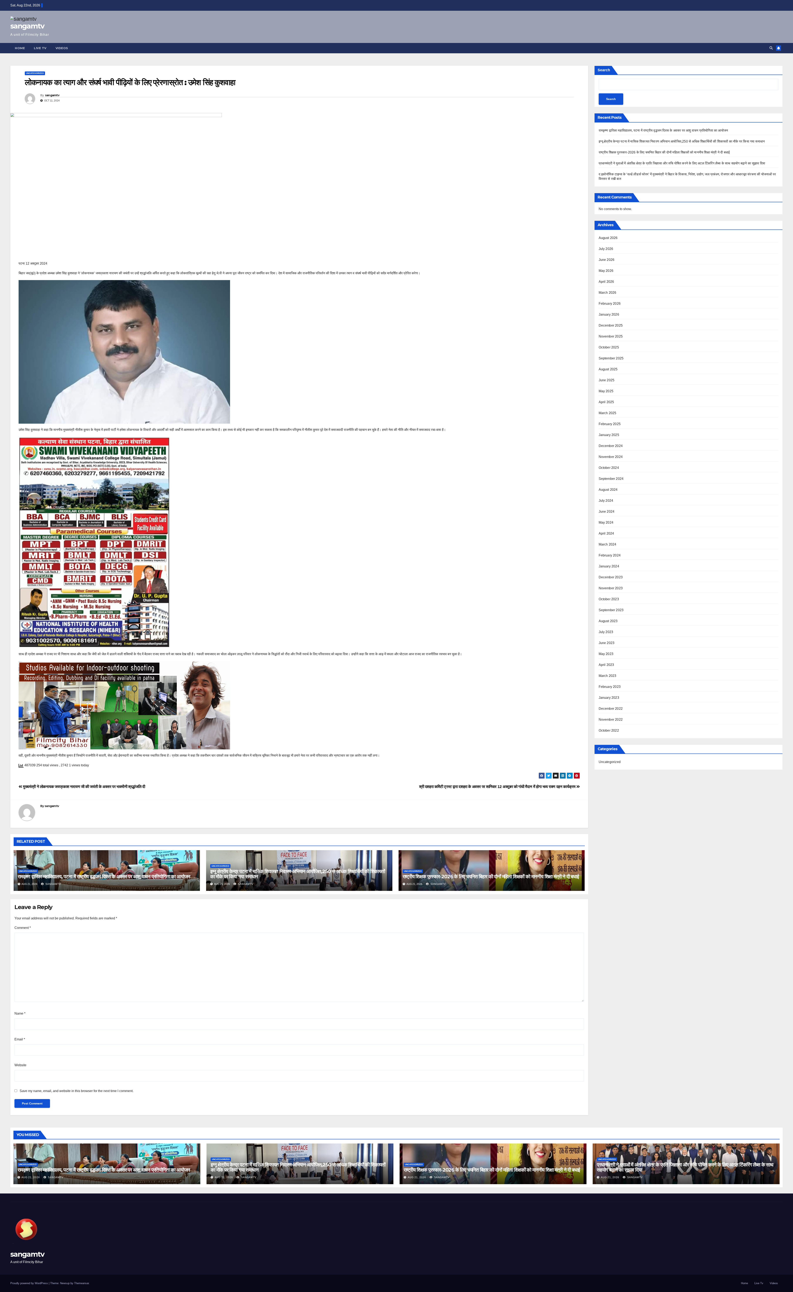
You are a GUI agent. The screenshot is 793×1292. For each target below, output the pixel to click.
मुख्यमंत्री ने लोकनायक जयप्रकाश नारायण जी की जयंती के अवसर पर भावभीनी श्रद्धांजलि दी (83, 786)
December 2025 (611, 325)
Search (604, 70)
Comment (22, 927)
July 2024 (606, 500)
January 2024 (609, 566)
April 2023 (606, 665)
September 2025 (611, 358)
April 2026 (606, 281)
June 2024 (607, 511)
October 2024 (609, 467)
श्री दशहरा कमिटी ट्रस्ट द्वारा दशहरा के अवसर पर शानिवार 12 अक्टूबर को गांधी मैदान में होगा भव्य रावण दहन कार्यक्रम (497, 786)
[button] (771, 48)
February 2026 (610, 303)
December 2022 (611, 708)
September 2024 (611, 478)
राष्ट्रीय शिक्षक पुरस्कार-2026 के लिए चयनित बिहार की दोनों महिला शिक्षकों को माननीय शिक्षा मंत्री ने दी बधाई (491, 877)
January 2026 (609, 314)
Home (20, 48)
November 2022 (611, 719)
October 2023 (609, 599)
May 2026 (606, 270)
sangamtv (27, 26)
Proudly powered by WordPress (29, 1283)
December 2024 (611, 446)
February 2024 (610, 555)
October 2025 (609, 347)
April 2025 (606, 402)
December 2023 (611, 577)
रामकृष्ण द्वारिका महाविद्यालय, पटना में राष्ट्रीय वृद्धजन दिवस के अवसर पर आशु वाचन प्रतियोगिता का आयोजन (104, 877)
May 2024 (606, 522)
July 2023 (606, 632)
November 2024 (611, 457)
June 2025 (607, 380)
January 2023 (609, 697)
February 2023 (610, 686)
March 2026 (607, 292)
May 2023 (606, 654)
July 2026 (606, 249)
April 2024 (606, 533)
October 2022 (609, 730)
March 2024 (607, 544)
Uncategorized (35, 73)
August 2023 (608, 621)
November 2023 (611, 588)
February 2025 (610, 424)
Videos (62, 48)
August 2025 (608, 369)
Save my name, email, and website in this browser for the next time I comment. (76, 1091)
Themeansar (81, 1283)
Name (19, 1013)
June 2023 (607, 643)
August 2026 (608, 238)
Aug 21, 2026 (30, 1177)
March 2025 (607, 413)
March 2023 (607, 675)
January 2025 (609, 435)
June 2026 (607, 259)
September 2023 (611, 610)
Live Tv (40, 48)
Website (20, 1065)
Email (19, 1039)
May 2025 (606, 391)
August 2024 (608, 489)
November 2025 (611, 336)
